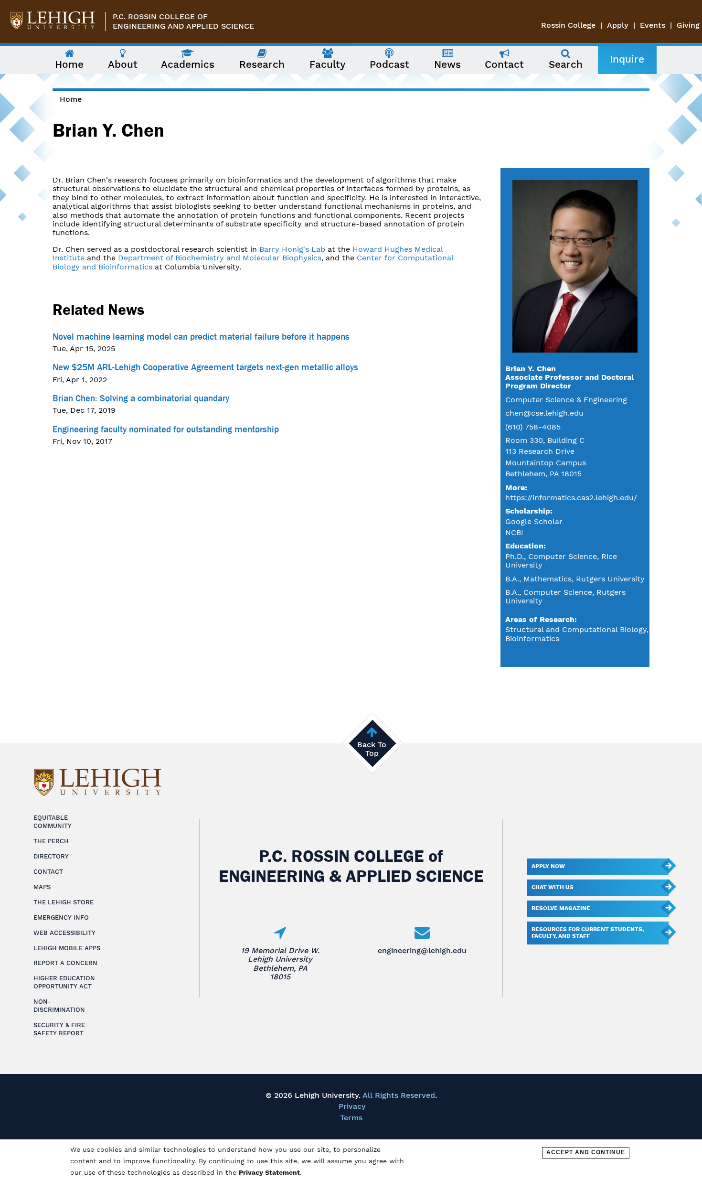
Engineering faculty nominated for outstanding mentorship (166, 429)
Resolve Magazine (561, 908)
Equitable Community (52, 821)
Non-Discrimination (59, 1005)
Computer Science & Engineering (566, 399)
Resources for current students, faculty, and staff (588, 932)
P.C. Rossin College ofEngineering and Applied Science (183, 21)
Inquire (627, 59)
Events (652, 25)
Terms (351, 1117)
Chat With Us (553, 887)
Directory (51, 856)
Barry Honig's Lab (292, 249)
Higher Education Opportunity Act (64, 982)
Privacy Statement (269, 1172)
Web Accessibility (64, 932)
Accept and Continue (585, 1152)
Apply (617, 25)
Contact (48, 871)
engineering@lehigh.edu (422, 950)
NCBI (514, 532)
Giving (688, 25)
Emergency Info (61, 917)
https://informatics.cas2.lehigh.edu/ (571, 497)
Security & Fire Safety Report (59, 1029)
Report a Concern (65, 962)
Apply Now (548, 866)
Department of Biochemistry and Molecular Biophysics (219, 257)
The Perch (51, 841)
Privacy (352, 1106)
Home (71, 99)
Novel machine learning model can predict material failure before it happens (201, 337)
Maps (42, 886)
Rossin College (568, 25)
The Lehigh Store (63, 902)
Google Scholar (534, 521)
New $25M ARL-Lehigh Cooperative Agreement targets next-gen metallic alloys (205, 367)
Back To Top (371, 749)
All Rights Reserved (398, 1095)
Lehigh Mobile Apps (66, 948)
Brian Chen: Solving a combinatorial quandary (141, 398)
